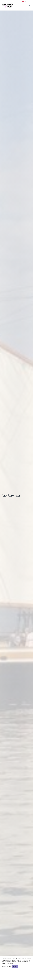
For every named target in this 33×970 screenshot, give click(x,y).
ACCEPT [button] (15, 966)
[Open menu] (29, 5)
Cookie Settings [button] (6, 966)
